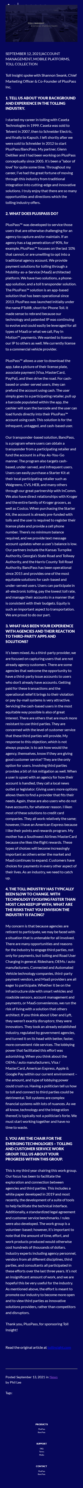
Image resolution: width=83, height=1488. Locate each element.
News (54, 1377)
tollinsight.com (59, 1347)
